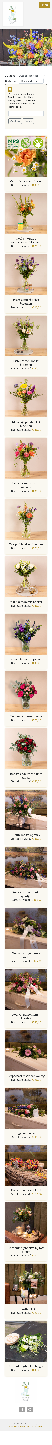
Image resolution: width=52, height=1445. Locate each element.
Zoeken (15, 121)
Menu (43, 5)
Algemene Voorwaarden (19, 1426)
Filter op (10, 75)
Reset (28, 121)
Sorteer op (11, 81)
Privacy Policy (37, 1426)
